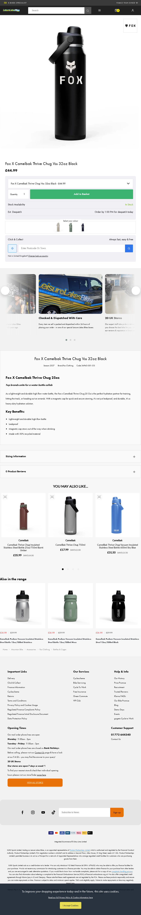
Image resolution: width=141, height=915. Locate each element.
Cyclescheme (13, 691)
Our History (119, 678)
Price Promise (120, 682)
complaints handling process (122, 871)
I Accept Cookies (70, 905)
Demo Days (119, 709)
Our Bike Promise (121, 700)
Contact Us (116, 739)
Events (117, 714)
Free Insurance (79, 691)
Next (138, 614)
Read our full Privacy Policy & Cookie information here (70, 897)
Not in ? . (28, 256)
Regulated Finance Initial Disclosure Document (28, 714)
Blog (116, 705)
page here (41, 774)
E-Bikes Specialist (17, 3)
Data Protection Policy (17, 718)
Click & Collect (14, 682)
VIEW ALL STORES (35, 782)
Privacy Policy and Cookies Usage (23, 705)
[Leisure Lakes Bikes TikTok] (53, 812)
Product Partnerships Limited (80, 850)
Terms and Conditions (17, 700)
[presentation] (5, 290)
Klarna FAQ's (120, 696)
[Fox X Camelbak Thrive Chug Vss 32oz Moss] (70, 227)
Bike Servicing (79, 682)
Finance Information (16, 687)
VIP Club (77, 700)
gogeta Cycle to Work (123, 718)
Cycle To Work (79, 687)
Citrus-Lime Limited (80, 841)
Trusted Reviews (121, 691)
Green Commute (80, 696)
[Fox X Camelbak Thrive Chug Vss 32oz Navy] (82, 227)
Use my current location (12, 248)
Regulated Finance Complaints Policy (24, 709)
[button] (66, 340)
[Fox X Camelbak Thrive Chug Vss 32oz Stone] (58, 227)
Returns (11, 696)
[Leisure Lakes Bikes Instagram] (33, 812)
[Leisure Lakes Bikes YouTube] (43, 812)
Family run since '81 (127, 3)
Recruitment (119, 687)
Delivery (11, 678)
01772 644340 (121, 734)
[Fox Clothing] (130, 26)
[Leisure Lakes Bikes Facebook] (22, 812)
